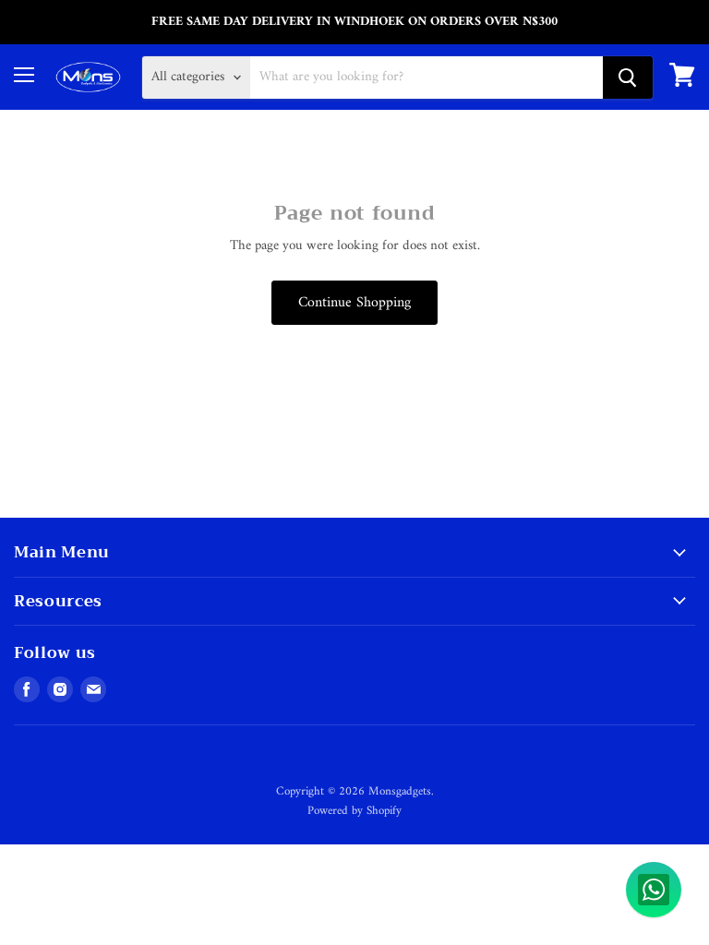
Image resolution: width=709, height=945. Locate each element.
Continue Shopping (354, 303)
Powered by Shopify (354, 810)
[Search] (628, 77)
